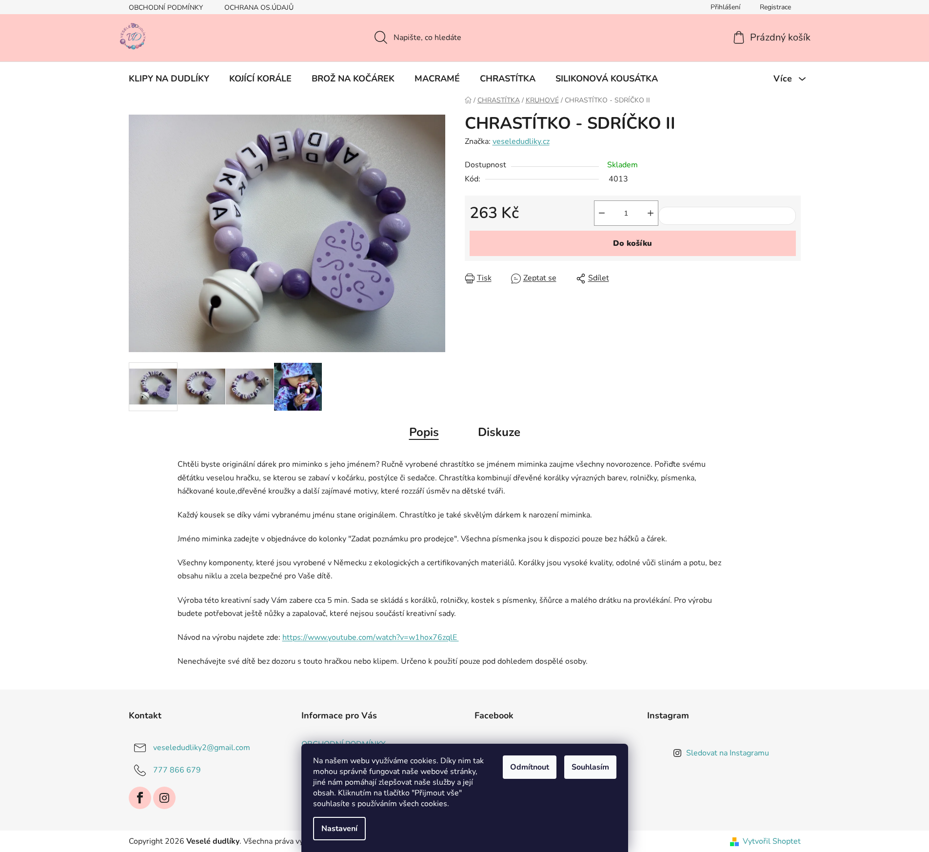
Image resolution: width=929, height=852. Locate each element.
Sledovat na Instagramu (727, 753)
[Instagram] (164, 798)
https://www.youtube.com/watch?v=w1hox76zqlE (370, 637)
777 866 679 (177, 770)
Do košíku (632, 243)
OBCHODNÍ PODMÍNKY (166, 7)
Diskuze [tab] (499, 432)
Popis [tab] (424, 432)
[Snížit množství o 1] (601, 213)
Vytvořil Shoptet (772, 841)
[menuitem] (169, 78)
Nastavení (339, 828)
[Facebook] (140, 798)
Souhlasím (590, 767)
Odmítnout (529, 767)
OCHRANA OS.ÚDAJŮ (259, 7)
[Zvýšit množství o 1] (650, 213)
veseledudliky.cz (521, 141)
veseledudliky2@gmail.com (201, 747)
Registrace (775, 7)
